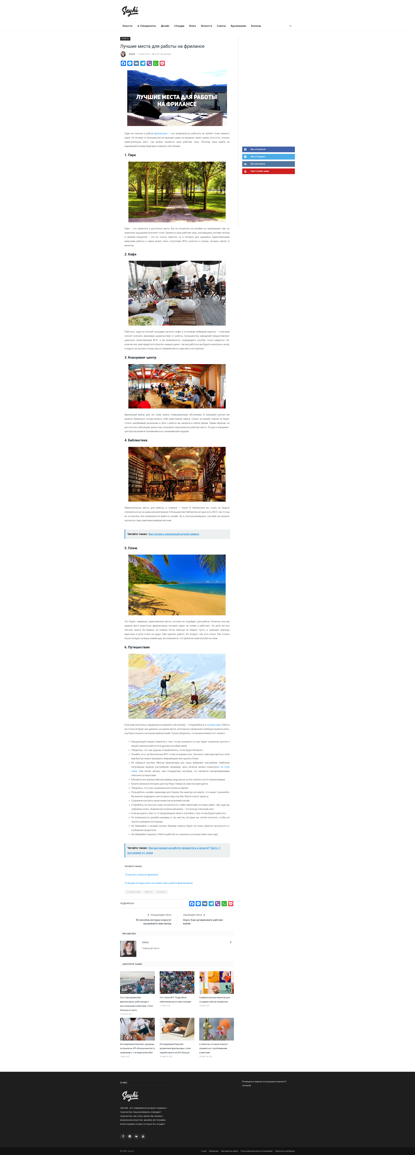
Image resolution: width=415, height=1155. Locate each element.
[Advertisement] (266, 91)
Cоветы (221, 26)
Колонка (256, 26)
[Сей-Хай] (130, 10)
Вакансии (213, 1151)
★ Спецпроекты (146, 26)
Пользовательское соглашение (257, 1151)
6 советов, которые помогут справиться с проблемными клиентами (213, 1048)
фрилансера (160, 133)
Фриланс (161, 892)
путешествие (214, 725)
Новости (127, 26)
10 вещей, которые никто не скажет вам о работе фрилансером (158, 883)
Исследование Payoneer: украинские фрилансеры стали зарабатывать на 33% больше (175, 1048)
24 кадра (179, 26)
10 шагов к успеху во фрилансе (141, 874)
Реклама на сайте (229, 1151)
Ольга (132, 54)
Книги (192, 26)
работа (149, 892)
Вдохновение (238, 26)
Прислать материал (285, 1151)
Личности (206, 26)
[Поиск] (290, 26)
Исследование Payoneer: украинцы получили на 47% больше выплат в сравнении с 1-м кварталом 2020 (137, 1048)
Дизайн (165, 26)
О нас (204, 1151)
